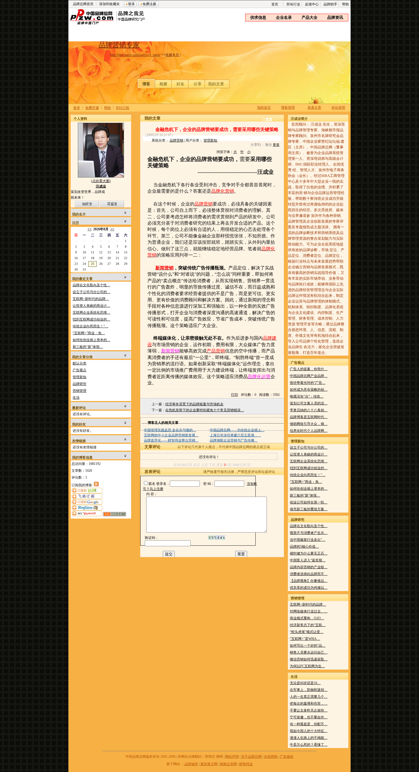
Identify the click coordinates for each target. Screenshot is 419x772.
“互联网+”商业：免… (89, 333)
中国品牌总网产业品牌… (309, 376)
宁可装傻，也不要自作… (309, 717)
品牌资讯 (335, 17)
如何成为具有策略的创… (309, 390)
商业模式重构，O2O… (307, 618)
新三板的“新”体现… (88, 347)
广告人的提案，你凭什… (309, 369)
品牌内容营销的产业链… (309, 567)
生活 (76, 398)
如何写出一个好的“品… (308, 646)
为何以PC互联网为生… (307, 666)
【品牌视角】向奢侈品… (309, 581)
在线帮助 (271, 757)
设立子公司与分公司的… (91, 292)
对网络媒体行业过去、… (309, 611)
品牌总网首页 (83, 4)
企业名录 (284, 17)
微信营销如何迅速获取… (309, 659)
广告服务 (287, 757)
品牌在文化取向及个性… (91, 285)
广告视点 (79, 370)
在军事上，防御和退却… (309, 690)
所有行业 (293, 4)
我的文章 (216, 84)
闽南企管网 (228, 764)
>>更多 (267, 119)
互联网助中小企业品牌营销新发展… (171, 435)
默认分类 (79, 363)
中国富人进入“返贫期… (308, 560)
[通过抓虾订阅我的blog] (87, 492)
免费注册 (149, 4)
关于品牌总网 (251, 757)
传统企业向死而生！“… (90, 326)
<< (89, 229)
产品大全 (310, 17)
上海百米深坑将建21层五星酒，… (235, 435)
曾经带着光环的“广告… (308, 383)
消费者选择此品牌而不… (309, 574)
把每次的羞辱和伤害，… (309, 704)
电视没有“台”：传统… (307, 396)
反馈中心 (312, 4)
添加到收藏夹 (109, 4)
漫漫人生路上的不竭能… (309, 738)
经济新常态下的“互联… (308, 625)
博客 (146, 84)
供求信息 (258, 17)
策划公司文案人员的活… (309, 403)
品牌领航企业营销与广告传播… (234, 440)
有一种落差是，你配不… (309, 724)
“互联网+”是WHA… (305, 639)
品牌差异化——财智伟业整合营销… (171, 440)
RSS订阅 (122, 108)
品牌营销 (176, 140)
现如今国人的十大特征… (309, 731)
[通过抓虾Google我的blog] (87, 504)
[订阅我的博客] (96, 485)
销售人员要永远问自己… (309, 652)
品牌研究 (79, 384)
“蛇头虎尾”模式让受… (307, 632)
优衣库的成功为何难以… (309, 588)
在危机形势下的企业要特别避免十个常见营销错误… (204, 410)
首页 (274, 4)
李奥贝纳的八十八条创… (309, 410)
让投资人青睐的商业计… (91, 306)
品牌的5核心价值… (304, 547)
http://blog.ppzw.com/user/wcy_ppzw (135, 55)
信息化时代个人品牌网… (309, 431)
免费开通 (92, 108)
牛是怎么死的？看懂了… (309, 745)
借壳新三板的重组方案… (309, 509)
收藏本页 (172, 55)
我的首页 (264, 108)
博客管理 (288, 108)
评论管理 (338, 108)
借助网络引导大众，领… (309, 424)
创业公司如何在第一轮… (309, 502)
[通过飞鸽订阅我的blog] (87, 498)
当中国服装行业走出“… (308, 540)
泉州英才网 (208, 764)
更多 (276, 145)
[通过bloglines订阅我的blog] (87, 509)
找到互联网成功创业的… (91, 319)
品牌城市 (191, 764)
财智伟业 (246, 764)
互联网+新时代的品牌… (91, 299)
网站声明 (232, 757)
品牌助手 (330, 4)
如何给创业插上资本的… (91, 340)
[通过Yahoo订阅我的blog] (87, 515)
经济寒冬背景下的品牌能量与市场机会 (194, 404)
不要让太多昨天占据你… (309, 710)
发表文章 (314, 108)
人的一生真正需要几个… (309, 697)
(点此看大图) (101, 183)
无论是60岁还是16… (305, 683)
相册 (163, 84)
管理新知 (79, 377)
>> (112, 229)
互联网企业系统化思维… (91, 313)
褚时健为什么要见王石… (309, 553)
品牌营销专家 (119, 45)
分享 (198, 84)
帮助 (345, 4)
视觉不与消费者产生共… (309, 533)
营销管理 (79, 391)
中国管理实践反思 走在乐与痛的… (170, 430)
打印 (234, 395)
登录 (131, 4)
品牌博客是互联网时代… (309, 417)
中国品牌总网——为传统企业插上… (237, 430)
